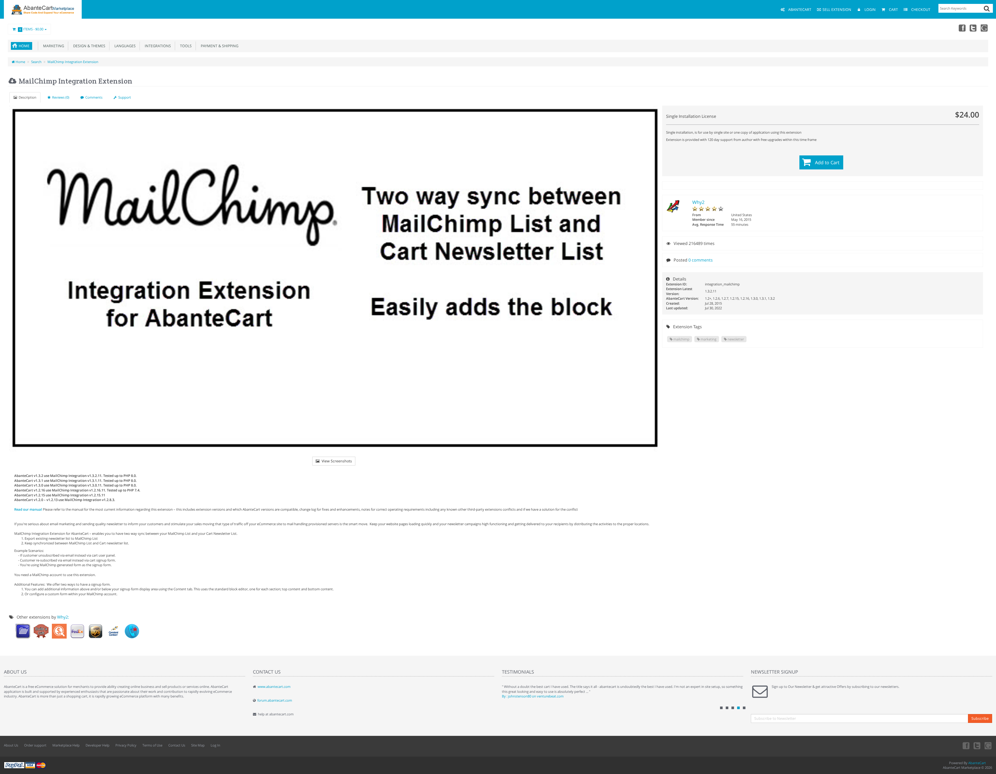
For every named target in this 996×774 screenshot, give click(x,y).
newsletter (735, 339)
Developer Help (97, 745)
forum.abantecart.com (274, 700)
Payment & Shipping (218, 45)
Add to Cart (827, 162)
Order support (35, 745)
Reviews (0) (60, 97)
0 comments (700, 260)
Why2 (698, 202)
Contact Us (176, 745)
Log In (215, 745)
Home (24, 45)
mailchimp (681, 339)
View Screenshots (336, 460)
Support (124, 97)
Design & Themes (88, 45)
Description (26, 97)
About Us (11, 745)
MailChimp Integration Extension (72, 61)
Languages (124, 45)
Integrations (157, 45)
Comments (93, 97)
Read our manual (28, 509)
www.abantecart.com (274, 686)
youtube (984, 28)
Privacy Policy (125, 745)
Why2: (63, 617)
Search (36, 61)
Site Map (198, 745)
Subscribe (980, 718)
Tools (185, 45)
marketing (708, 339)
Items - (31, 29)
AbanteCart (977, 763)
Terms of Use (152, 745)
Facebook (962, 28)
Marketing (52, 45)
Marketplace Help (66, 745)
